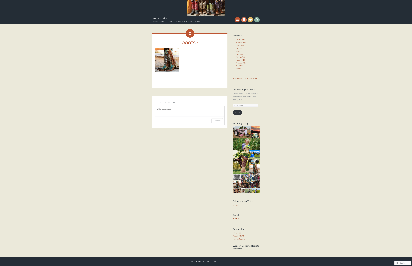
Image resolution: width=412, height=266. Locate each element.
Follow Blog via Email (244, 89)
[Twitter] (236, 218)
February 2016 (240, 57)
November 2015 (241, 66)
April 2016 (239, 51)
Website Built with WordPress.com (205, 262)
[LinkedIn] (239, 218)
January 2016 (240, 60)
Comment (217, 121)
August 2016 (240, 45)
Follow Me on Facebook (245, 78)
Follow (237, 112)
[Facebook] (234, 218)
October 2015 (240, 69)
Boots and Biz (160, 18)
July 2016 (239, 48)
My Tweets (236, 205)
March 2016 (239, 54)
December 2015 (241, 63)
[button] (242, 132)
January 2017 (240, 40)
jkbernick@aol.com (239, 239)
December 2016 (241, 43)
